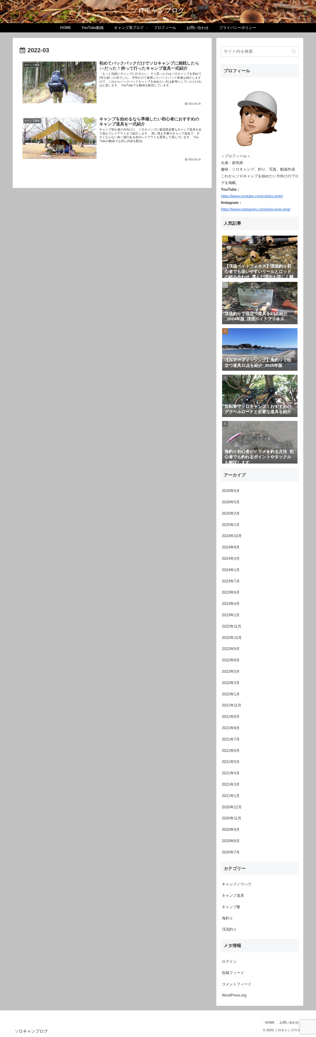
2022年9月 (231, 649)
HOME (270, 1022)
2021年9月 (231, 717)
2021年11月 (231, 705)
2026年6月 (231, 491)
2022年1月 (231, 694)
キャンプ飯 (231, 907)
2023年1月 (231, 615)
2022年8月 (231, 660)
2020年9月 (231, 829)
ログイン (229, 961)
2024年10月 (232, 536)
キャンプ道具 (233, 895)
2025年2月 (231, 513)
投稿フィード (233, 973)
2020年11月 (231, 818)
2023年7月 (231, 581)
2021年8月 (231, 728)
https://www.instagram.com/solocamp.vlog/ (255, 209)
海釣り (227, 918)
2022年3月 (231, 683)
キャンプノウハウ (236, 884)
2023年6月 (231, 592)
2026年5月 (231, 502)
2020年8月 (231, 841)
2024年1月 (231, 570)
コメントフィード (236, 984)
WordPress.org (234, 995)
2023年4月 (231, 604)
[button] (294, 51)
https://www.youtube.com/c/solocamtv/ (252, 196)
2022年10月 (232, 638)
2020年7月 (231, 852)
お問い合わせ (289, 1022)
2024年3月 (231, 559)
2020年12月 (232, 807)
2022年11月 (231, 626)
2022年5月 (231, 671)
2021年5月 (231, 762)
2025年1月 (231, 525)
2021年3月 (231, 784)
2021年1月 (231, 796)
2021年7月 (231, 739)
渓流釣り (229, 929)
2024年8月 (231, 547)
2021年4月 (231, 773)
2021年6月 (231, 751)
